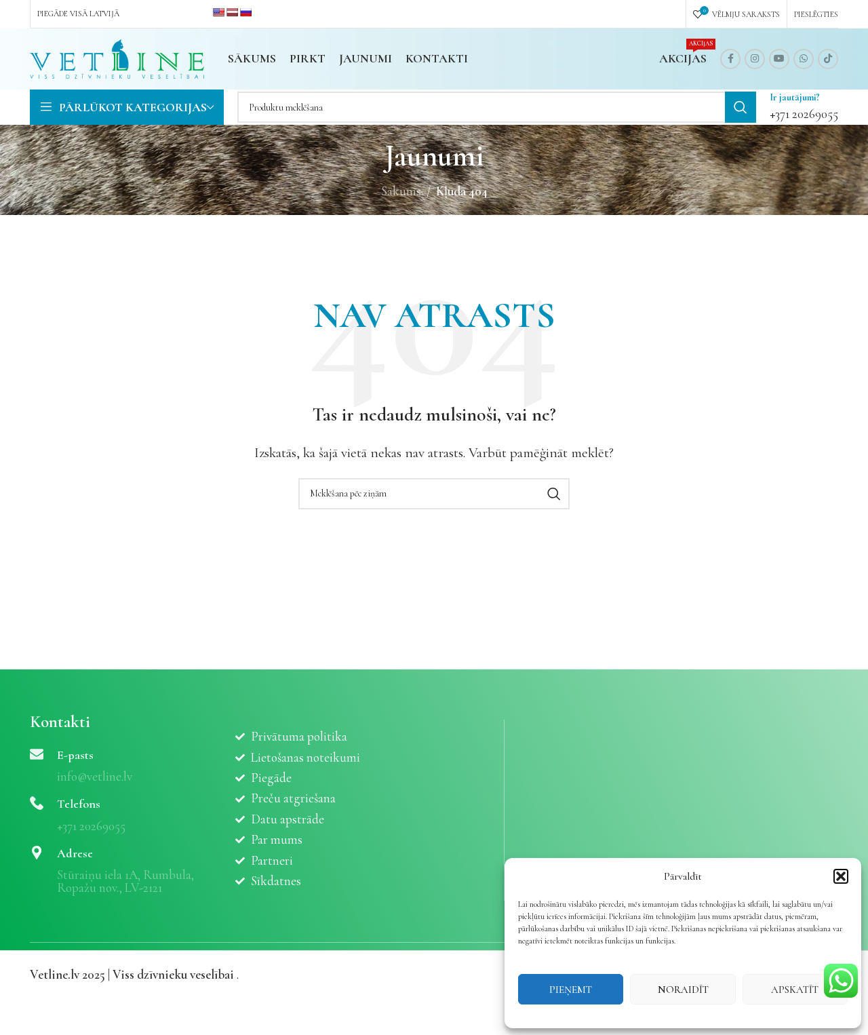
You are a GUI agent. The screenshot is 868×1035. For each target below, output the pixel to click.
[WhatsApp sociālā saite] (803, 59)
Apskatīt (794, 989)
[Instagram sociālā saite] (755, 59)
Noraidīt (683, 989)
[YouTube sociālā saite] (779, 59)
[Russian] (245, 12)
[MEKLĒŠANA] (740, 107)
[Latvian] (232, 12)
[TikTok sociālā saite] (828, 59)
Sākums (401, 191)
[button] (841, 876)
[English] (218, 12)
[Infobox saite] (804, 107)
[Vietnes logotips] (117, 57)
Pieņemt (570, 989)
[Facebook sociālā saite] (730, 59)
